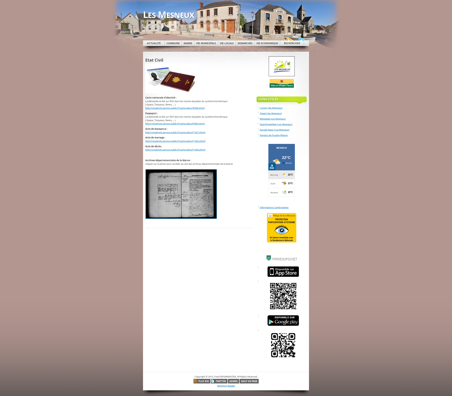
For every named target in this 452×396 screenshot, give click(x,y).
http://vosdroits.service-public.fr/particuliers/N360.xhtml (175, 123)
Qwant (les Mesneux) (271, 113)
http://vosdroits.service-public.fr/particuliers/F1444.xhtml (175, 149)
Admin (233, 381)
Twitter (221, 381)
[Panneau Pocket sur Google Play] (283, 325)
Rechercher (292, 43)
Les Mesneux (168, 14)
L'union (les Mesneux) (271, 107)
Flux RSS (203, 381)
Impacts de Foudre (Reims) (274, 135)
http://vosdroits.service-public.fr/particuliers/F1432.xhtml (175, 141)
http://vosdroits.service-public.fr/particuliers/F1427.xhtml (175, 132)
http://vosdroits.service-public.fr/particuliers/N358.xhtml (175, 108)
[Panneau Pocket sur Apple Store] (283, 276)
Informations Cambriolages (274, 207)
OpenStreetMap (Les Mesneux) (276, 124)
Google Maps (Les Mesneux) (274, 129)
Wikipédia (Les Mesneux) (273, 118)
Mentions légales (226, 385)
